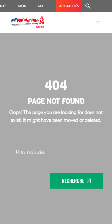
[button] (88, 6)
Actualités (69, 6)
